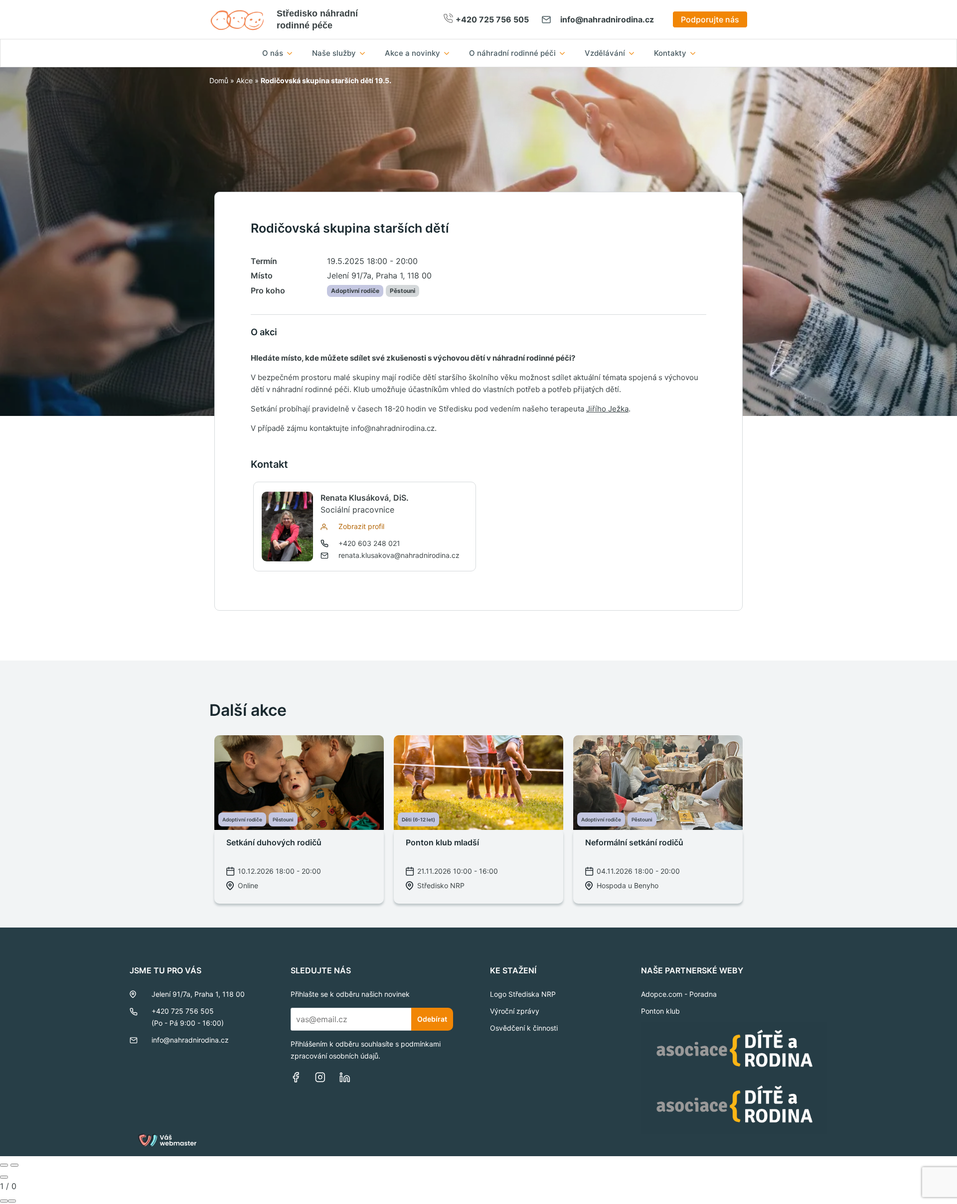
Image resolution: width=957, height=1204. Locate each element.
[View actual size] (12, 1201)
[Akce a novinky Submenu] (449, 53)
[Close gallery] (4, 1177)
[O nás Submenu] (292, 53)
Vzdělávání (605, 53)
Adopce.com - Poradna (679, 994)
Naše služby (334, 53)
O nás (272, 53)
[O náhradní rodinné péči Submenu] (565, 53)
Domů (218, 80)
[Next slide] (14, 1165)
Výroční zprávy (514, 1011)
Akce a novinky (412, 53)
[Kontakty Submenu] (695, 53)
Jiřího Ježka (607, 408)
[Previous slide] (4, 1165)
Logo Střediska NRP (523, 994)
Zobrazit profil (361, 526)
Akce (244, 80)
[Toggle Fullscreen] (4, 1201)
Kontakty (670, 53)
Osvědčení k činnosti (524, 1028)
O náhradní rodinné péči (512, 53)
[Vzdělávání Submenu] (634, 53)
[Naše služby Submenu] (365, 53)
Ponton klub (660, 1011)
